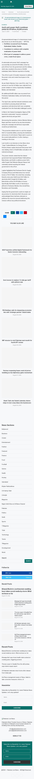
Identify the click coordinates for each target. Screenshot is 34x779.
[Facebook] (13, 775)
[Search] (32, 2)
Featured (4, 451)
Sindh (3, 517)
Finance (4, 455)
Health (4, 473)
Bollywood (5, 429)
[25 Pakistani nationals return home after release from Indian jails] (7, 626)
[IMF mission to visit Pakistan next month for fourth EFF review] (17, 327)
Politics (4, 513)
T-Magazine (5, 526)
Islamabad (5, 482)
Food (3, 460)
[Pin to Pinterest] (25, 212)
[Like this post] (13, 212)
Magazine (5, 499)
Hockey (4, 477)
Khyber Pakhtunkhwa (8, 486)
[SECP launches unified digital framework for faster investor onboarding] (17, 237)
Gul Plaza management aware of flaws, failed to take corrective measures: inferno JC (23, 637)
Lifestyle (4, 495)
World (3, 552)
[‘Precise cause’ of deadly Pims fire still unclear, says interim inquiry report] (7, 615)
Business (11, 12)
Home (3, 12)
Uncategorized (6, 548)
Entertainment (6, 442)
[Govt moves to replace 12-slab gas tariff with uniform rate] (17, 267)
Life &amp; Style (7, 491)
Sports (4, 521)
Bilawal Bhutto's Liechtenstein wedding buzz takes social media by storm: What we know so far (16, 591)
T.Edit (3, 530)
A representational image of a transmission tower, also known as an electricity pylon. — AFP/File (17, 41)
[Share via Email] (4, 216)
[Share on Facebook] (17, 212)
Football (4, 464)
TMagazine (5, 543)
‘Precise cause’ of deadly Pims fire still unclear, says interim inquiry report (23, 614)
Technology (5, 535)
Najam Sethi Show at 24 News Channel (13, 504)
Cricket (4, 438)
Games (4, 469)
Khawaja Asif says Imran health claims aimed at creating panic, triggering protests (23, 602)
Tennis (4, 539)
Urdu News (28, 6)
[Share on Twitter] (21, 212)
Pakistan (4, 508)
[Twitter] (17, 775)
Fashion (4, 447)
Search (4, 558)
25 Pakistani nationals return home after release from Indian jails (23, 625)
